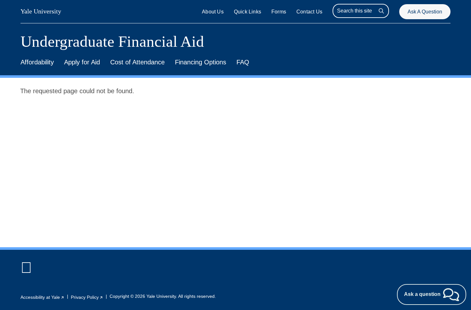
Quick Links (247, 11)
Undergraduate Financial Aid (112, 41)
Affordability (37, 62)
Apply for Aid (82, 62)
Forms (278, 11)
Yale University (41, 11)
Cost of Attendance (137, 62)
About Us (213, 11)
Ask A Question (425, 11)
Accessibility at (42, 297)
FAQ (242, 62)
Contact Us (309, 11)
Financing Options (200, 62)
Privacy (87, 297)
